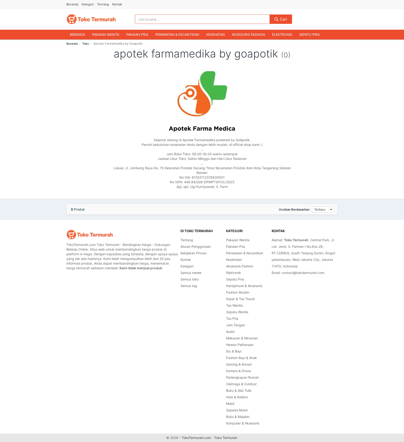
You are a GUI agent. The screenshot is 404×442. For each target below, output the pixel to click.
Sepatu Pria (309, 34)
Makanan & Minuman (242, 338)
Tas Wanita (234, 305)
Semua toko (189, 279)
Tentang (103, 4)
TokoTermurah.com (196, 438)
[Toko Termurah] (89, 234)
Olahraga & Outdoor (241, 384)
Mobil (230, 404)
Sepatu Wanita (237, 312)
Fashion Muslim (237, 292)
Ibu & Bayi (234, 351)
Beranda (72, 4)
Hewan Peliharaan (239, 345)
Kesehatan (215, 34)
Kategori (88, 4)
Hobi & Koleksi (237, 397)
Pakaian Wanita (105, 34)
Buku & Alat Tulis (238, 390)
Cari (283, 19)
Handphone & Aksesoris (244, 286)
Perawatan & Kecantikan (177, 34)
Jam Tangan (235, 325)
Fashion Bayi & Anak (241, 358)
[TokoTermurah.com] (91, 19)
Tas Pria (232, 318)
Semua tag (188, 286)
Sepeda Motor (237, 410)
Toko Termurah (225, 438)
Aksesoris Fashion (248, 34)
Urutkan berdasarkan (294, 209)
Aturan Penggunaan (195, 246)
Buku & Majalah (237, 417)
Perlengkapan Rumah (242, 377)
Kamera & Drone (238, 371)
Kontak (117, 4)
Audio (230, 332)
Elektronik (282, 34)
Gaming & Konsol (239, 364)
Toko (85, 43)
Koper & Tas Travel (240, 299)
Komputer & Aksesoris (242, 423)
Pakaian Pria (137, 34)
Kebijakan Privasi (193, 253)
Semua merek (191, 273)
